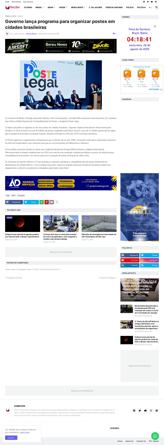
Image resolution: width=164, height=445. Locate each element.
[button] (150, 7)
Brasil (39, 7)
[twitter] (148, 2)
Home (7, 2)
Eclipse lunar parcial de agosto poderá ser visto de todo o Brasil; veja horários (22, 235)
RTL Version (154, 441)
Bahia (50, 7)
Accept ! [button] (11, 438)
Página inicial (10, 16)
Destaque (21, 195)
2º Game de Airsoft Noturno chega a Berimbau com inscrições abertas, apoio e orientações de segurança (147, 324)
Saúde (62, 7)
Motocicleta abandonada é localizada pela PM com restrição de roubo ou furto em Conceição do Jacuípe (146, 309)
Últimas (28, 7)
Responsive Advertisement (61, 252)
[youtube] (152, 2)
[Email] (51, 202)
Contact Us (141, 441)
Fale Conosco (28, 2)
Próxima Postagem (107, 278)
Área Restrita (16, 2)
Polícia (130, 7)
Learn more (24, 432)
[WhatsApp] (41, 202)
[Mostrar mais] (56, 202)
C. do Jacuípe (95, 7)
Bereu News (77, 7)
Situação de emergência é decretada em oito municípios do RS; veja (99, 235)
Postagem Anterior (14, 278)
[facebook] (144, 2)
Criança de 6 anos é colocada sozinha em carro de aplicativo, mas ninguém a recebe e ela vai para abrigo (60, 236)
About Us (129, 441)
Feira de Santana (114, 7)
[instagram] (151, 411)
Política (141, 7)
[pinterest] (156, 2)
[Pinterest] (46, 202)
